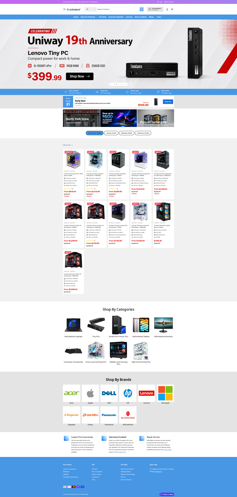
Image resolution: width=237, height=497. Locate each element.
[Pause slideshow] (130, 84)
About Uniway (96, 474)
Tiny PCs (96, 336)
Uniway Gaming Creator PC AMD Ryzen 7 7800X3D (72, 275)
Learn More (122, 452)
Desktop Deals (126, 133)
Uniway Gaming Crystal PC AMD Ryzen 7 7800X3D (94, 174)
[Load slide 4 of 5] (121, 84)
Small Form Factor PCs (118, 336)
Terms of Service (126, 480)
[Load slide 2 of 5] (116, 84)
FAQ (93, 480)
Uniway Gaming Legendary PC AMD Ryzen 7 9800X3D (162, 174)
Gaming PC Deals (94, 133)
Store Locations (97, 471)
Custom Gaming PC (69, 469)
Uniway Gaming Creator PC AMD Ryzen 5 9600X (72, 226)
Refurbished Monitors (163, 336)
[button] (64, 9)
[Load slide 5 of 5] (123, 84)
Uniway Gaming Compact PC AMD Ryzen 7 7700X (118, 226)
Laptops (65, 474)
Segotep (71, 425)
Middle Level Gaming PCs (118, 363)
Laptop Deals (111, 133)
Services (94, 469)
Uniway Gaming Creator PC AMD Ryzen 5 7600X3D (95, 226)
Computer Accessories (73, 362)
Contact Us (95, 477)
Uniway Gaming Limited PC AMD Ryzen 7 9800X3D (140, 226)
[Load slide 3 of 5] (118, 84)
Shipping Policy (126, 471)
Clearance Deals (143, 133)
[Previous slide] (110, 84)
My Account (170, 2)
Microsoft (165, 403)
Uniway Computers (72, 494)
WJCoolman (128, 425)
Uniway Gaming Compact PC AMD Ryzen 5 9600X (140, 174)
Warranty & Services (127, 469)
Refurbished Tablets (141, 336)
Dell (109, 403)
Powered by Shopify (83, 494)
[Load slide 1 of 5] (114, 84)
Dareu (90, 425)
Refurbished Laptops (73, 336)
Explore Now (76, 64)
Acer (72, 403)
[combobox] (120, 9)
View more (67, 145)
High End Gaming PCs (141, 362)
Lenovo (146, 403)
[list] (118, 92)
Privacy (123, 477)
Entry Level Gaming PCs (96, 362)
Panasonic (109, 425)
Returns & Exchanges (128, 474)
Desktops (66, 471)
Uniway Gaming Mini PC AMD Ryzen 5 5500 (73, 174)
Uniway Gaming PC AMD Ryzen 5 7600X (162, 226)
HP (128, 403)
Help (160, 2)
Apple (90, 403)
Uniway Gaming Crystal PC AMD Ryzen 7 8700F (117, 174)
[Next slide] (126, 84)
